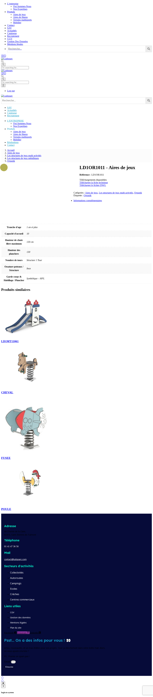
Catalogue (12, 33)
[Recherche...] (79, 49)
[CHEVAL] (28, 386)
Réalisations (13, 142)
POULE (6, 509)
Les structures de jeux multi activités (24, 155)
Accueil (10, 150)
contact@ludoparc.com (15, 559)
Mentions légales (15, 44)
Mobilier (17, 22)
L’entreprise (12, 3)
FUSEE (6, 458)
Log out (11, 91)
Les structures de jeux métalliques (23, 158)
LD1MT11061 (10, 341)
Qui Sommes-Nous (22, 6)
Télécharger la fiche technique (93, 182)
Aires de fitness (20, 17)
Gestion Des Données (17, 41)
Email (7, 661)
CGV (9, 38)
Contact (10, 25)
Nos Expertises (20, 9)
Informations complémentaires (88, 200)
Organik (11, 161)
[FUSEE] (28, 452)
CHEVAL (7, 392)
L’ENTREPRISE (15, 120)
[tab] (79, 200)
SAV (9, 28)
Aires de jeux (19, 14)
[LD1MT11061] (28, 335)
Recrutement (13, 36)
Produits (11, 11)
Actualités (12, 30)
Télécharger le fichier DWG (92, 185)
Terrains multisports (22, 20)
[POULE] (28, 503)
